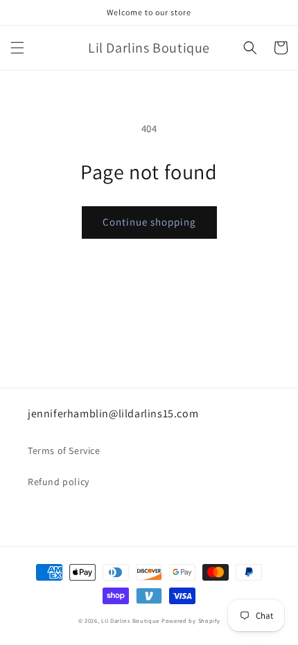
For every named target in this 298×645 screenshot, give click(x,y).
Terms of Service (64, 450)
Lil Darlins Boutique (130, 620)
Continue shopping (149, 221)
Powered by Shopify (190, 620)
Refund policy (58, 481)
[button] (17, 48)
